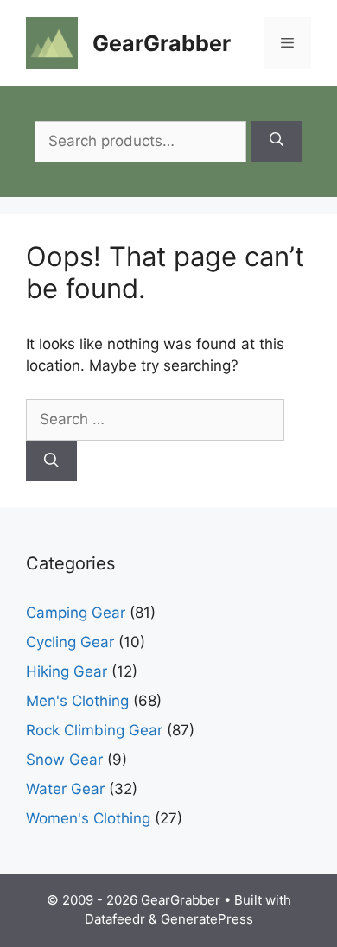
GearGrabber (161, 43)
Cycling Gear (70, 642)
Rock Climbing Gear (94, 730)
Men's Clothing (77, 700)
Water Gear (65, 789)
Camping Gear (75, 612)
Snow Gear (64, 759)
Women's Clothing (88, 818)
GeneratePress (207, 919)
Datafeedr (115, 919)
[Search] (276, 141)
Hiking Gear (66, 671)
